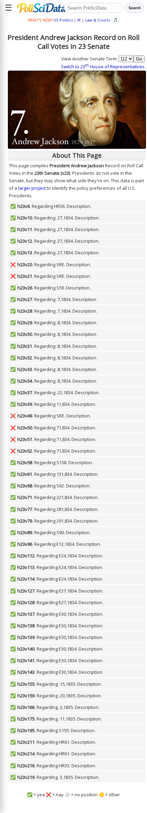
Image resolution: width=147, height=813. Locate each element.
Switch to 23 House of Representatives (103, 66)
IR (79, 20)
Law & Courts (97, 20)
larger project (32, 188)
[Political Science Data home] (39, 8)
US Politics (63, 20)
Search (135, 8)
